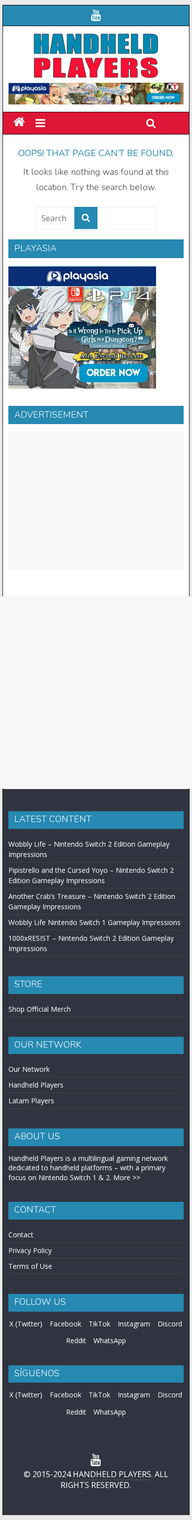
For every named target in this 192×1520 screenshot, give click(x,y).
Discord (170, 1323)
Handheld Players (36, 1085)
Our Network (29, 1069)
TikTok (99, 1323)
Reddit (76, 1340)
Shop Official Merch (39, 1009)
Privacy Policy (30, 1250)
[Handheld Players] (19, 122)
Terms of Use (30, 1266)
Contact (20, 1234)
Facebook (65, 1323)
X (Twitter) (25, 1323)
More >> (126, 1177)
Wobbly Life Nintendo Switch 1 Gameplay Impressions (94, 922)
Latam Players (31, 1100)
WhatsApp (110, 1340)
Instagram (134, 1323)
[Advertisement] (96, 500)
